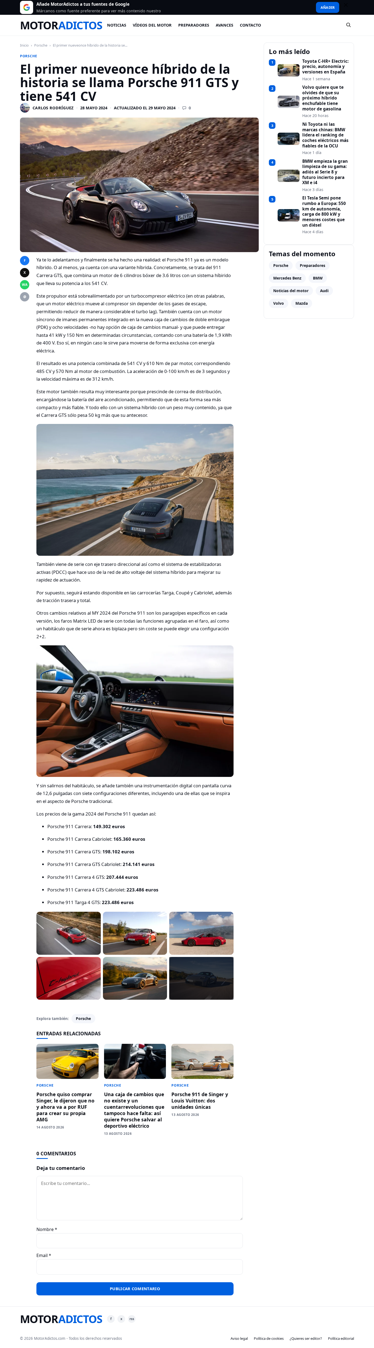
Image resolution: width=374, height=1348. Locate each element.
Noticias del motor (291, 290)
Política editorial (341, 1338)
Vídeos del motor (152, 25)
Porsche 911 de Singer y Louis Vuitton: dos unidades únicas (199, 1100)
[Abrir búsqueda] (349, 25)
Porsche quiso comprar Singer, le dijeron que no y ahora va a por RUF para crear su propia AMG (65, 1106)
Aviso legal (239, 1338)
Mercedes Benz (287, 278)
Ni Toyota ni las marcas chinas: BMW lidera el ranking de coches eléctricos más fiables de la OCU (325, 135)
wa (24, 284)
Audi (324, 290)
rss (132, 1319)
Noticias (116, 25)
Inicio (24, 45)
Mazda (301, 303)
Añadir (328, 7)
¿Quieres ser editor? (306, 1338)
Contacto (250, 25)
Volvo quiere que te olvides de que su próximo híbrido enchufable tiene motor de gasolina (323, 98)
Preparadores (193, 25)
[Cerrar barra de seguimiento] (348, 7)
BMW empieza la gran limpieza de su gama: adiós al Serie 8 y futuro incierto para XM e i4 (325, 172)
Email (43, 1255)
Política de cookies (269, 1338)
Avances (224, 25)
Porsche (40, 45)
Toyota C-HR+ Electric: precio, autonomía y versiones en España (325, 67)
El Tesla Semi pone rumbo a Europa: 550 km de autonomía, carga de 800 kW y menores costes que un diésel (324, 211)
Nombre (46, 1229)
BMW (318, 278)
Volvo (278, 303)
